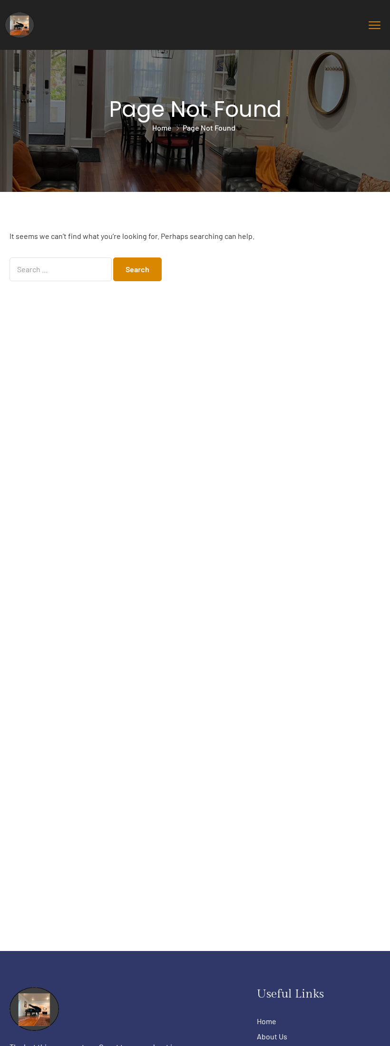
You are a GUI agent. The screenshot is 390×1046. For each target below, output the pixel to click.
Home (162, 127)
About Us (272, 1036)
